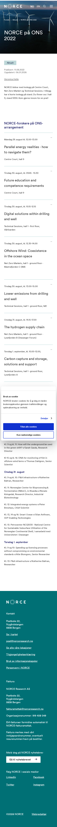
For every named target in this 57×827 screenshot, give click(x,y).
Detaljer (44, 418)
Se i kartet (12, 634)
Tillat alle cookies (28, 427)
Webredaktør (39, 814)
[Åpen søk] (44, 6)
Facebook (38, 777)
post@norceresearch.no (19, 641)
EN (38, 6)
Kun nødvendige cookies (29, 435)
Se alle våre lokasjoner (19, 647)
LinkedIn (11, 777)
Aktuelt (15, 20)
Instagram (38, 784)
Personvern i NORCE (18, 667)
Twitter (10, 784)
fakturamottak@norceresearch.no (24, 709)
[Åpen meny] (51, 6)
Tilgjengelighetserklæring (20, 654)
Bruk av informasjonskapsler (22, 661)
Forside (7, 20)
